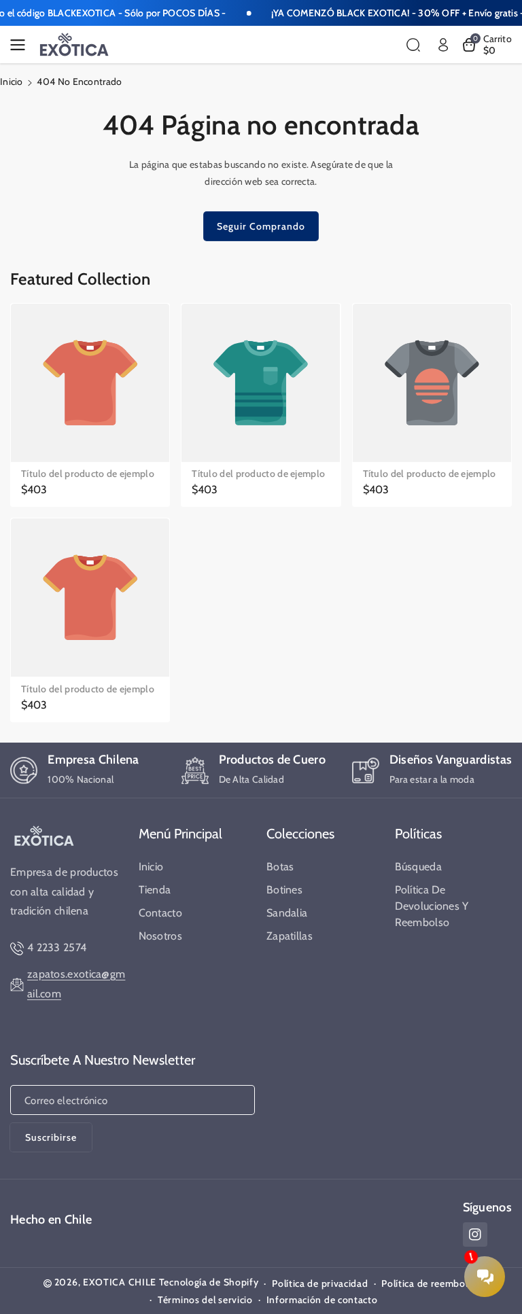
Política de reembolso (429, 1283)
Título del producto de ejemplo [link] (87, 473)
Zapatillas (289, 935)
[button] (21, 44)
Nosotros (160, 935)
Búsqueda (418, 866)
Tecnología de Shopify (209, 1282)
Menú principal (180, 833)
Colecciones (300, 833)
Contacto (160, 912)
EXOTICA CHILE (119, 1282)
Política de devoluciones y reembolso (432, 906)
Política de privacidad (320, 1283)
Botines (284, 889)
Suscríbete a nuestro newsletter (102, 1060)
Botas (280, 866)
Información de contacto (322, 1300)
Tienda (155, 889)
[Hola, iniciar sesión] (443, 44)
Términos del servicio (205, 1300)
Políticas (418, 833)
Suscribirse (51, 1137)
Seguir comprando (261, 226)
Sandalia (286, 912)
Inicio (11, 81)
